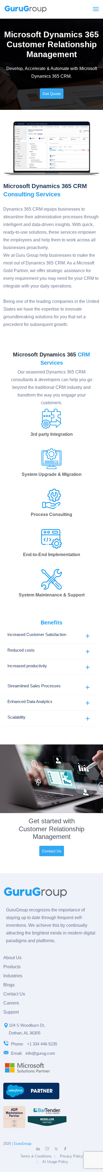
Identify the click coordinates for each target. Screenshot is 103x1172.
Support (11, 1012)
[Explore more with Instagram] (47, 1149)
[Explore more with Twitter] (56, 1149)
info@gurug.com (40, 1053)
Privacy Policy (71, 1156)
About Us (12, 957)
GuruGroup (22, 1144)
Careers (11, 1003)
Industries (12, 975)
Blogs (9, 985)
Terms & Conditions (36, 1156)
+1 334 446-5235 (42, 1044)
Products (12, 966)
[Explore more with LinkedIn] (38, 1149)
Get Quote (52, 93)
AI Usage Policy (55, 1162)
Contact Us (51, 851)
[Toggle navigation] (96, 9)
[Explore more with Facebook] (65, 1149)
